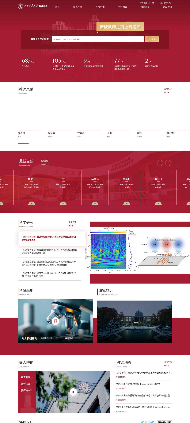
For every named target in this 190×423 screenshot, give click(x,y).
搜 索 (153, 39)
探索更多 (55, 321)
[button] (160, 163)
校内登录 (143, 3)
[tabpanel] (33, 63)
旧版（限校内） (166, 3)
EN (153, 3)
